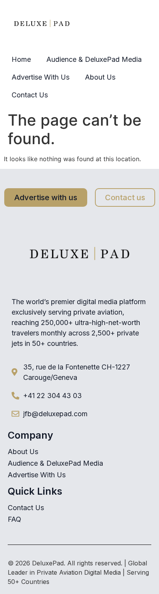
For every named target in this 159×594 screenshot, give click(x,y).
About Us (100, 77)
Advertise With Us (40, 77)
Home (21, 59)
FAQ (14, 519)
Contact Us (30, 95)
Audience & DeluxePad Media (94, 59)
